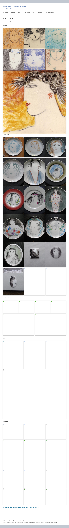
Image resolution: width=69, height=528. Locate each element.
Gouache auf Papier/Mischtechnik (17, 522)
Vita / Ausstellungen (29, 12)
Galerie (13, 12)
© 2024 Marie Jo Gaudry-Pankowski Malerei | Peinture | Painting (14, 520)
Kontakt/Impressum (48, 522)
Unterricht (39, 12)
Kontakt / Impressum (49, 12)
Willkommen (5, 12)
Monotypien (26, 522)
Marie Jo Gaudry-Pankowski (14, 6)
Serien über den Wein (7, 522)
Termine (19, 12)
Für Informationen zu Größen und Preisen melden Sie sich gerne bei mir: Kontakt (21, 507)
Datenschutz (54, 522)
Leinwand (31, 522)
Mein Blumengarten (37, 522)
